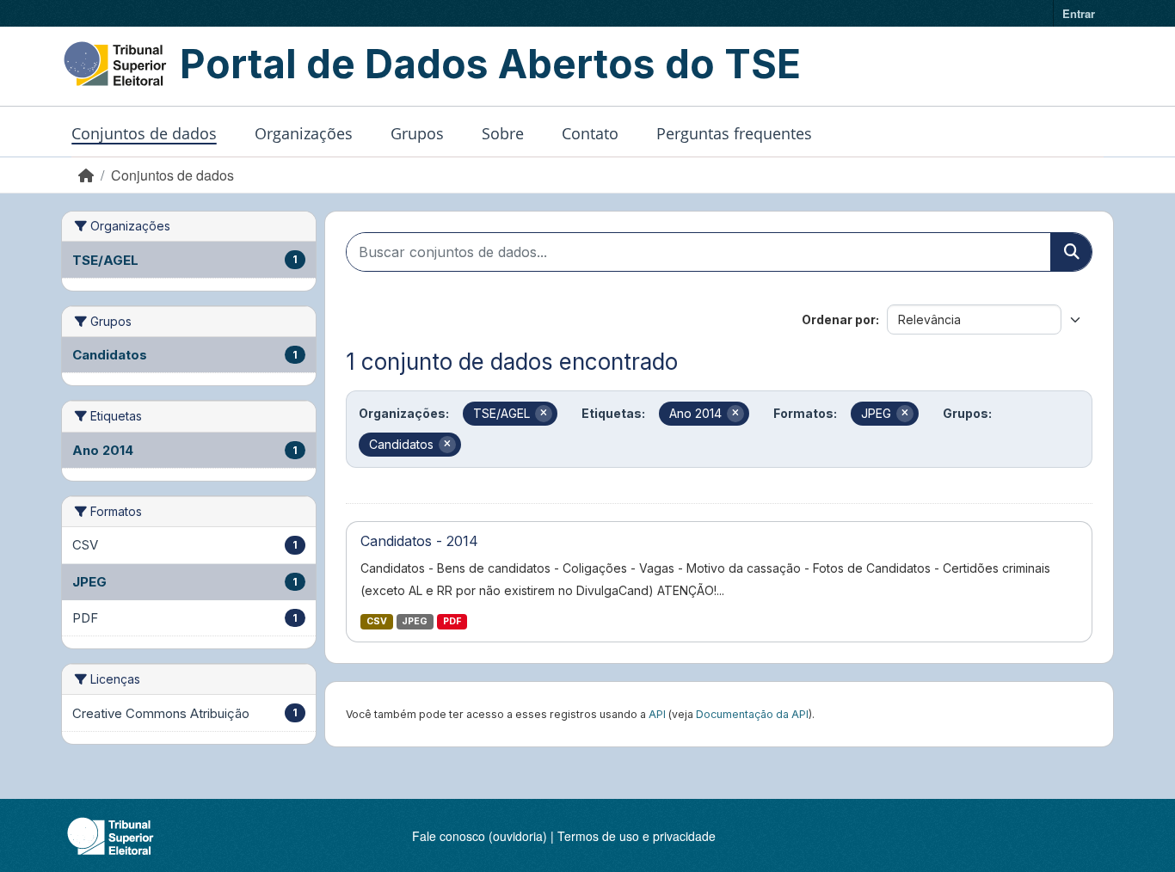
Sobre (503, 133)
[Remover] (543, 413)
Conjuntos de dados (144, 133)
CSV (376, 621)
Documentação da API (752, 714)
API (657, 714)
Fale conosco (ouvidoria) (479, 835)
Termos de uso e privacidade (636, 835)
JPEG (415, 621)
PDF (452, 621)
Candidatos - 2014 (419, 541)
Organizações (304, 133)
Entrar (1078, 13)
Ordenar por (839, 319)
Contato (590, 133)
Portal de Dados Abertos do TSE (490, 64)
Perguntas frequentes (734, 133)
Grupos (417, 133)
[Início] (86, 175)
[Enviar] (1071, 252)
